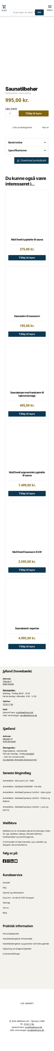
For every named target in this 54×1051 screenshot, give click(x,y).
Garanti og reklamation (13, 892)
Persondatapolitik (11, 933)
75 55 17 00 (8, 704)
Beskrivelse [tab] (15, 142)
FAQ (4, 887)
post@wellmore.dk (24, 712)
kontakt (30, 753)
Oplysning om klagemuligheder (17, 948)
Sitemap (6, 902)
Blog (5, 912)
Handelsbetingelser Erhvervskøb (17, 938)
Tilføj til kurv (33, 113)
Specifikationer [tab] (17, 150)
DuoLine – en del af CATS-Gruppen (18, 897)
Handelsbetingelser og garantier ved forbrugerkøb (26, 943)
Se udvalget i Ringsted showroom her (20, 759)
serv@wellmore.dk (28, 715)
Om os (6, 907)
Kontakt (6, 882)
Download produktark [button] (33, 160)
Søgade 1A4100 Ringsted (9, 740)
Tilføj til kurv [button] (27, 257)
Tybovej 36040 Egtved (8, 682)
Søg (39, 12)
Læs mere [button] (11, 108)
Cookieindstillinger (11, 953)
